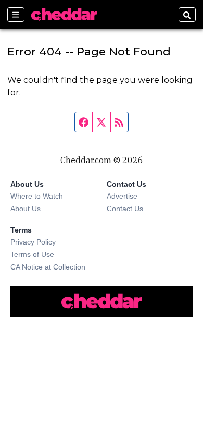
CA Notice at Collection (47, 267)
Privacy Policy (33, 242)
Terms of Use (32, 254)
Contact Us (125, 208)
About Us (25, 208)
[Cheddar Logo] (64, 14)
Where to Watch (36, 196)
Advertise (122, 196)
